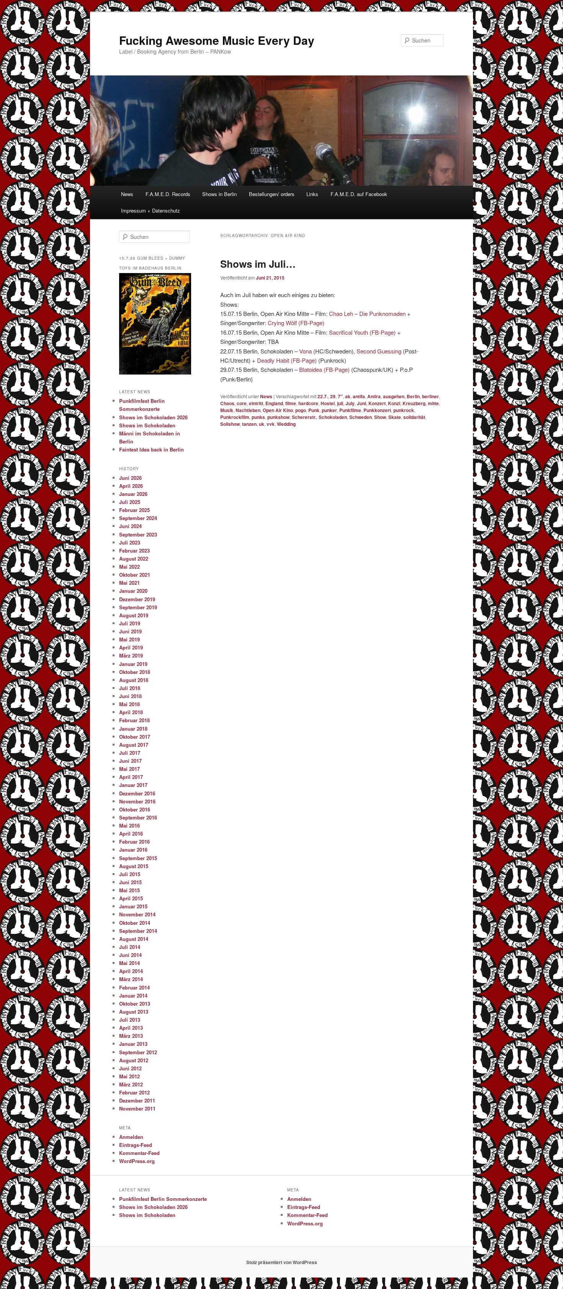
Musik (226, 410)
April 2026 (131, 485)
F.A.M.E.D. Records (168, 194)
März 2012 (131, 1084)
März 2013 (131, 1035)
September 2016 (138, 817)
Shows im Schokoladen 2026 (153, 417)
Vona (305, 351)
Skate (394, 417)
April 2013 (131, 1027)
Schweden (360, 417)
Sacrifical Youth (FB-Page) (362, 332)
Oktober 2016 (134, 809)
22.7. (323, 396)
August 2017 (133, 744)
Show (380, 417)
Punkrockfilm (234, 417)
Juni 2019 (130, 631)
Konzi (394, 403)
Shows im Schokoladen (147, 425)
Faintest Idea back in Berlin (151, 449)
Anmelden (131, 1136)
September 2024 (138, 518)
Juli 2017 (129, 752)
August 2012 (133, 1060)
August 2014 (133, 938)
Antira (374, 396)
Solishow (230, 423)
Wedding (286, 423)
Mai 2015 (129, 890)
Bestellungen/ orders (272, 194)
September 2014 (138, 930)
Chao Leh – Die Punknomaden (367, 313)
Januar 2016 (133, 849)
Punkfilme (350, 410)
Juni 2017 (130, 760)
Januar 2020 (133, 590)
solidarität (414, 417)
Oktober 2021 (134, 574)
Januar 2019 (133, 663)
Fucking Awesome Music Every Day (216, 40)
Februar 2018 (134, 720)
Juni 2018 (130, 696)
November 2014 (137, 914)
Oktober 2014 (134, 922)
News (127, 194)
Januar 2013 (133, 1043)
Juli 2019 (129, 623)
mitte (433, 403)
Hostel (328, 403)
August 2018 (133, 680)
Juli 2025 (129, 501)
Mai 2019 (129, 639)
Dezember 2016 (137, 793)
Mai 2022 (129, 566)
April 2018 (131, 712)
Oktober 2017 (134, 736)
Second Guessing (379, 351)
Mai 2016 (129, 825)
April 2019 (131, 647)
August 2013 (133, 1011)
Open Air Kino (278, 410)
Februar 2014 (134, 987)
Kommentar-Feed (139, 1153)
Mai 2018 (129, 704)
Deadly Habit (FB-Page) (287, 360)
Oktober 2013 (134, 1003)
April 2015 (131, 898)
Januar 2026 (133, 493)
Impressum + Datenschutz (150, 210)
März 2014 (131, 979)
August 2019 (133, 615)
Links (312, 194)
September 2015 (138, 858)
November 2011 (137, 1108)
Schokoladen (333, 417)
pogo (300, 410)
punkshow (278, 417)
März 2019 (131, 655)
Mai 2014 (129, 963)
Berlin (413, 396)
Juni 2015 (130, 882)
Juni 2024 (130, 526)
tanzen (249, 423)
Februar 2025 (134, 510)
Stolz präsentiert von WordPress (281, 1262)
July (350, 403)
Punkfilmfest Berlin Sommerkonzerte (163, 1198)
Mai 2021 (129, 582)
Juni (361, 403)
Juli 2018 (129, 688)
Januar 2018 (133, 728)
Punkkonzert (377, 410)
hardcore (308, 403)
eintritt (256, 403)
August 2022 (133, 558)
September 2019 (138, 607)
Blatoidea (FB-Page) (324, 369)
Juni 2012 (130, 1068)
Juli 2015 (129, 874)
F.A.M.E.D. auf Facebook (359, 194)
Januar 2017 (133, 784)
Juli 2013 (129, 1019)
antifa (359, 396)
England (274, 403)
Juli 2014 (129, 946)
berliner (430, 396)
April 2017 (131, 776)
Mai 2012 (129, 1076)
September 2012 (138, 1052)
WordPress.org (137, 1161)
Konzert (377, 403)
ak (347, 396)
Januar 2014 (133, 995)
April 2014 (131, 971)
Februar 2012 (134, 1092)
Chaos (227, 403)
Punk (313, 410)
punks (258, 417)
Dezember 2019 (137, 599)
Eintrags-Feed (135, 1144)
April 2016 (131, 833)
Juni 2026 (130, 477)
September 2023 (138, 534)
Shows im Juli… (258, 264)
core (242, 403)
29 (333, 396)
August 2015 (133, 866)
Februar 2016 (134, 841)
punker (329, 410)
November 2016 (137, 801)
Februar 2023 (134, 550)
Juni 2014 (130, 955)
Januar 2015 (133, 906)
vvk (271, 423)
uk (261, 423)
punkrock (403, 410)
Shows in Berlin (219, 194)
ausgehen (393, 396)
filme (290, 403)
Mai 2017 (129, 768)
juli (340, 403)
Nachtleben (248, 410)
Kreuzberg (414, 403)
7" (340, 396)
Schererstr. (304, 417)
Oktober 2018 (134, 672)
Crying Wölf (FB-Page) (296, 323)
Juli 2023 (129, 542)
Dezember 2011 (137, 1100)
